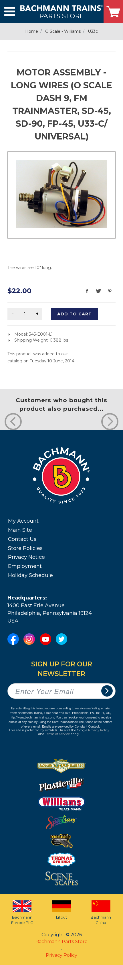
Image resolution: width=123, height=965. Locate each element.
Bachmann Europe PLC (22, 920)
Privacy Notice (26, 557)
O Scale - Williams (63, 31)
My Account (23, 521)
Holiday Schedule (30, 575)
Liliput (61, 917)
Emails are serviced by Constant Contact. (71, 726)
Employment (25, 566)
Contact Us (22, 539)
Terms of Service (57, 734)
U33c (93, 31)
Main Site (20, 530)
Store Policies (25, 548)
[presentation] (13, 421)
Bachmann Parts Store (61, 941)
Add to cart (74, 314)
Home (31, 31)
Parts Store (61, 15)
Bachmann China (101, 920)
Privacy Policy (98, 730)
